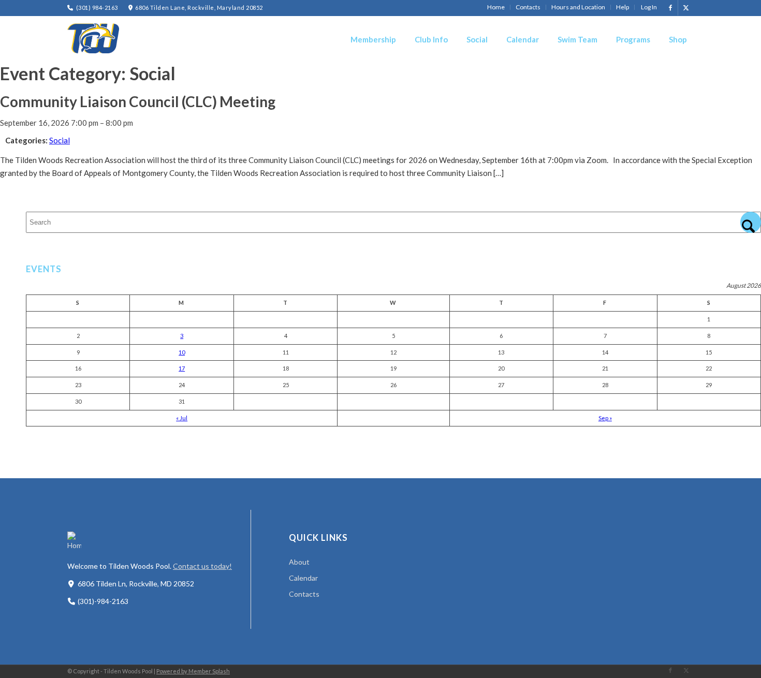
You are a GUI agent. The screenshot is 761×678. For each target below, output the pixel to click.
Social (59, 140)
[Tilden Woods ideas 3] (93, 39)
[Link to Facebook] (670, 8)
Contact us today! (202, 566)
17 (182, 368)
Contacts (304, 593)
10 (182, 352)
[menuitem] (496, 7)
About (299, 561)
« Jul (181, 418)
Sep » (605, 418)
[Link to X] (686, 8)
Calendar (303, 577)
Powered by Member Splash (193, 671)
